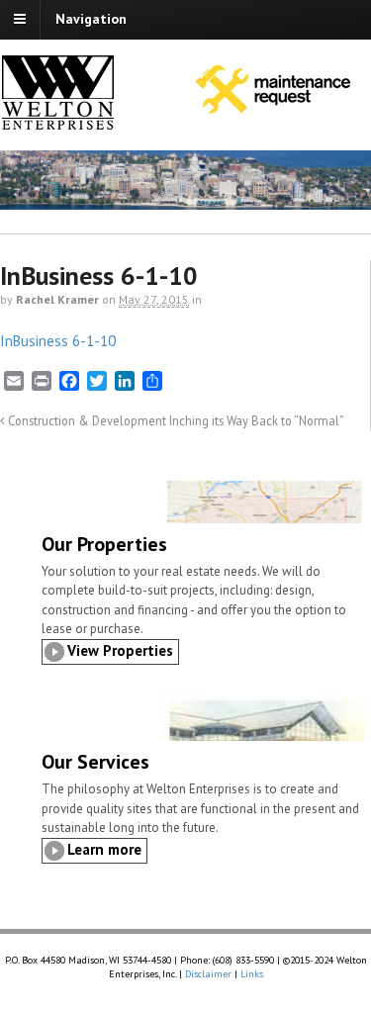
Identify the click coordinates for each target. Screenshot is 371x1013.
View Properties (120, 650)
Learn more (104, 849)
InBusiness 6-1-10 (58, 340)
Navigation (91, 19)
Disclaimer (208, 973)
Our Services (95, 762)
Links (251, 973)
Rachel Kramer (57, 299)
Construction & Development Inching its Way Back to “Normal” (174, 420)
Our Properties (104, 544)
